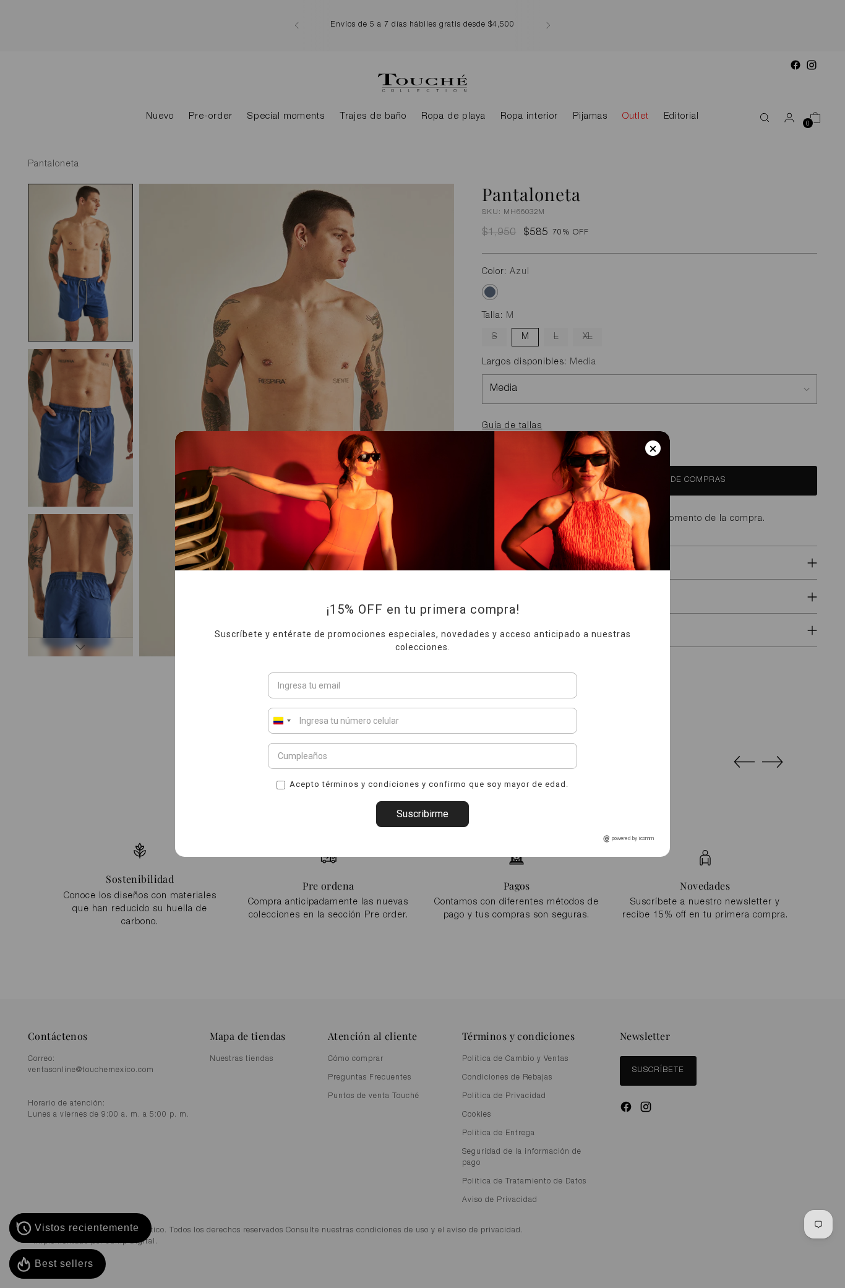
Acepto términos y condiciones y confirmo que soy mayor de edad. (429, 784)
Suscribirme (422, 814)
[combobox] (281, 720)
